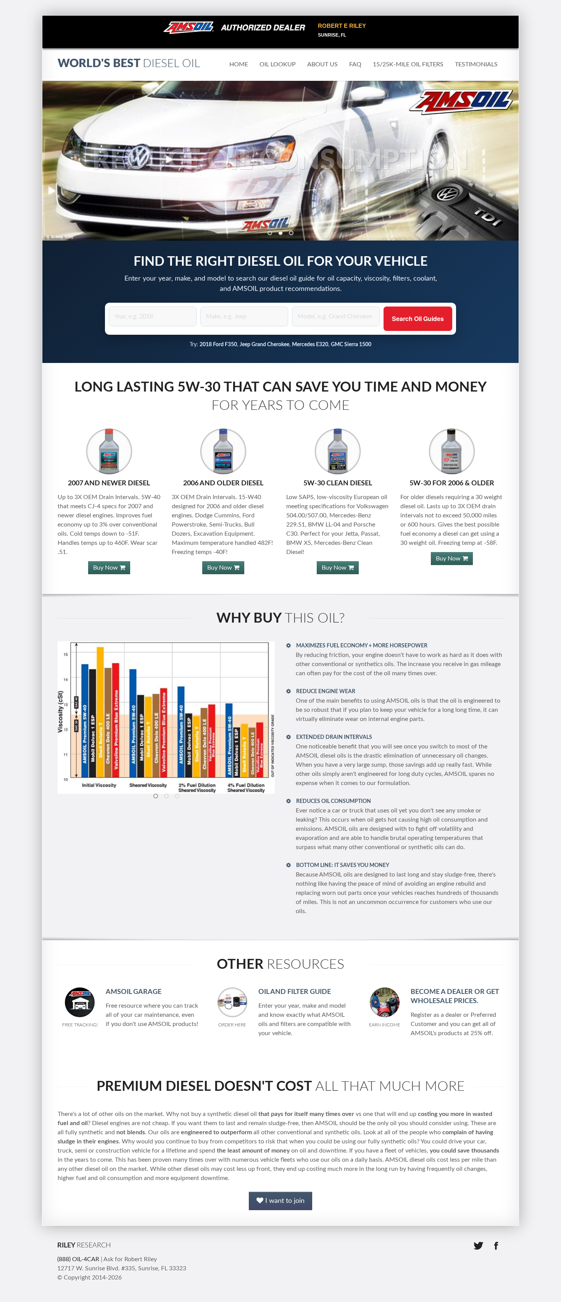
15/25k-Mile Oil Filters (408, 64)
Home (238, 64)
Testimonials (476, 64)
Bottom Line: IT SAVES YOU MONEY (342, 865)
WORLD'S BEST (129, 63)
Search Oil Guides (418, 318)
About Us (322, 64)
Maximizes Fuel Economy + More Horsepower (361, 646)
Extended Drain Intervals (333, 737)
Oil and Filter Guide (294, 992)
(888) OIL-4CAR (78, 1259)
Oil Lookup (278, 64)
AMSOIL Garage (133, 992)
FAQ (355, 64)
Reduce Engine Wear (325, 691)
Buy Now (106, 568)
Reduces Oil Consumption (333, 801)
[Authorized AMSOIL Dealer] (236, 27)
